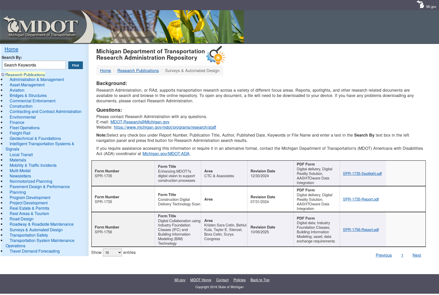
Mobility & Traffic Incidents (33, 165)
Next (417, 255)
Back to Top (260, 279)
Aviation (17, 90)
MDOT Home (200, 279)
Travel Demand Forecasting (35, 251)
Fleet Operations (25, 127)
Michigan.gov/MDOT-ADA (166, 153)
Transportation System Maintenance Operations (40, 243)
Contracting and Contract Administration (46, 111)
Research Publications (25, 74)
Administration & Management (37, 79)
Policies (239, 279)
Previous (384, 255)
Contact (222, 279)
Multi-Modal (20, 170)
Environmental (23, 117)
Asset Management (27, 85)
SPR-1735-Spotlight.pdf (362, 173)
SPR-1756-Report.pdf (361, 229)
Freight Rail (20, 133)
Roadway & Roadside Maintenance (42, 224)
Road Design (22, 219)
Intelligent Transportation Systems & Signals (40, 146)
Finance (17, 122)
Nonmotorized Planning (31, 181)
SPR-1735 (103, 175)
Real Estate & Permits (29, 208)
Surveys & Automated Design (36, 230)
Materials (18, 160)
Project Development (29, 203)
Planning (18, 192)
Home (11, 49)
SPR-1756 (103, 231)
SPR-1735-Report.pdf (361, 199)
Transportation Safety (29, 235)
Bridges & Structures (28, 95)
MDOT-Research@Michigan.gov (140, 122)
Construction (21, 106)
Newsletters (20, 176)
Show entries (113, 252)
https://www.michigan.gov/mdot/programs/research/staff (165, 127)
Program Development (30, 197)
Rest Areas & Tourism (29, 213)
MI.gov (431, 6)
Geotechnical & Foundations (35, 138)
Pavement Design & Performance (40, 186)
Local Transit (21, 154)
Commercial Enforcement (32, 101)
